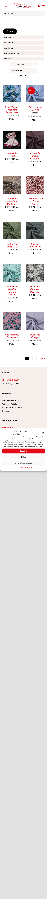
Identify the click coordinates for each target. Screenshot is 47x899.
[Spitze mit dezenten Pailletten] (35, 266)
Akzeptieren (23, 451)
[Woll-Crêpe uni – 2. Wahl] (35, 86)
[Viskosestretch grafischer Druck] (35, 178)
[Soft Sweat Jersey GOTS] (12, 223)
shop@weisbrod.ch (10, 380)
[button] (44, 433)
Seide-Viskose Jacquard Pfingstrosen (12, 110)
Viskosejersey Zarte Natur (12, 336)
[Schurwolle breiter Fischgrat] (35, 132)
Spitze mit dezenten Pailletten (35, 289)
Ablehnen (23, 457)
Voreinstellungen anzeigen (23, 463)
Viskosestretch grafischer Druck (35, 201)
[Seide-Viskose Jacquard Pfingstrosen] (12, 86)
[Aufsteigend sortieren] (35, 64)
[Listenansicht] (25, 76)
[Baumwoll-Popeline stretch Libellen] (12, 266)
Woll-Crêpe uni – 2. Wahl (35, 108)
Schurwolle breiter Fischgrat (34, 156)
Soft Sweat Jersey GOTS (12, 245)
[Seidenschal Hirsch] (12, 132)
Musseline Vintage (35, 336)
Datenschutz (20, 467)
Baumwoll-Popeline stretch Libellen (12, 290)
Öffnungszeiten (9, 428)
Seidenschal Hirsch (12, 154)
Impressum (28, 467)
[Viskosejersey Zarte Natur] (12, 314)
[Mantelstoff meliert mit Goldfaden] (12, 178)
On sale (10, 31)
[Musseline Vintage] (35, 314)
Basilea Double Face (35, 245)
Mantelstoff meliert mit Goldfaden (12, 201)
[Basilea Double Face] (35, 223)
